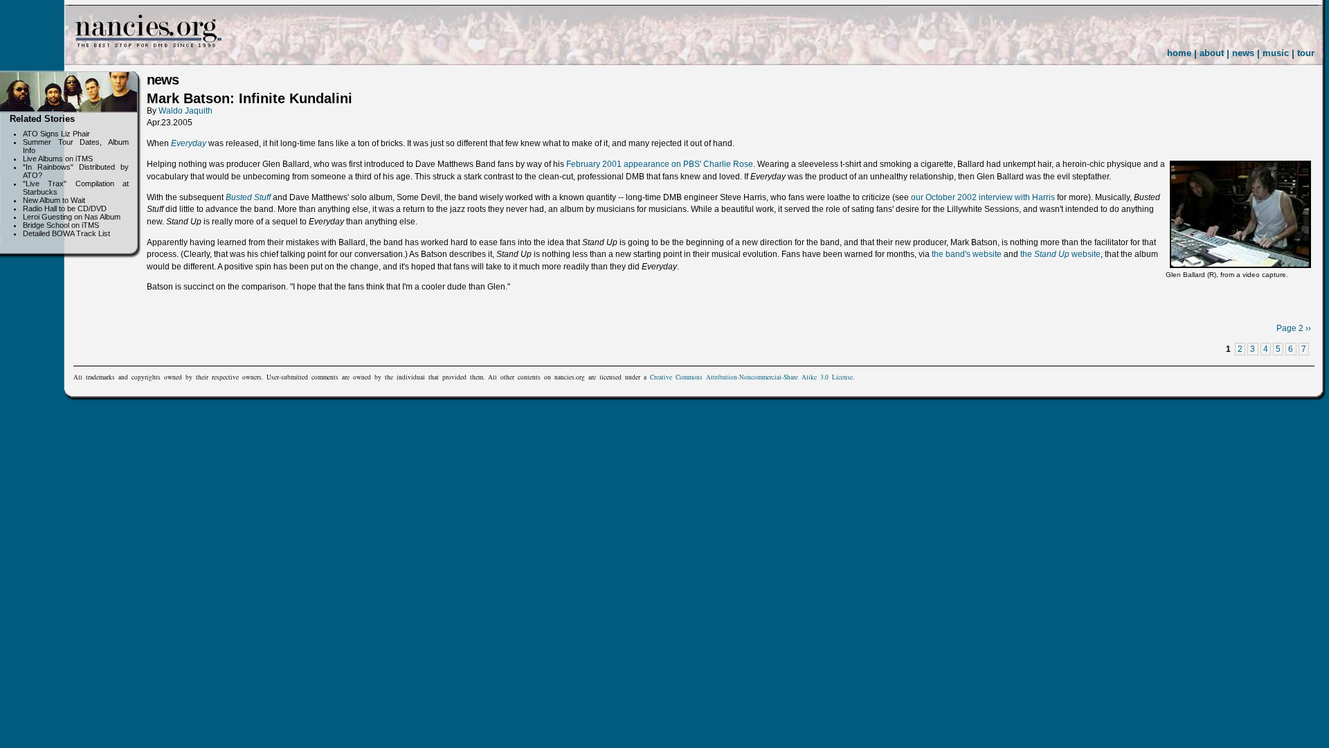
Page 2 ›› (1293, 328)
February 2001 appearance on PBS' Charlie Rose (659, 164)
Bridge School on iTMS (61, 225)
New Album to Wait (54, 200)
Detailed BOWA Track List (66, 233)
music (1276, 53)
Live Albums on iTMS (58, 158)
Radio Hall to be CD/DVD (65, 208)
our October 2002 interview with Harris (983, 197)
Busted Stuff (248, 197)
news (1243, 53)
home (1179, 53)
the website (1060, 254)
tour (1305, 53)
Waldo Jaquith (186, 111)
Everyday (188, 143)
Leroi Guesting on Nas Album (71, 217)
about (1212, 53)
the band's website (967, 254)
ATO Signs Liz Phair (56, 134)
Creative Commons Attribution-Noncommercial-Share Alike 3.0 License (751, 377)
